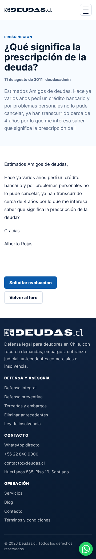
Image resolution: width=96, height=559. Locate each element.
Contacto (13, 511)
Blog (8, 502)
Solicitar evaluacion (30, 282)
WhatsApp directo (21, 445)
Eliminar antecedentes (26, 414)
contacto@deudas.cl (24, 463)
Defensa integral (20, 387)
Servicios (13, 493)
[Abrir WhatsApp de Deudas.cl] (86, 549)
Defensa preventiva (23, 396)
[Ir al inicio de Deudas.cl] (43, 332)
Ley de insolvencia (22, 423)
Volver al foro (23, 297)
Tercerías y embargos (25, 405)
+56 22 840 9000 (21, 454)
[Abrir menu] (86, 10)
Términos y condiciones (27, 520)
